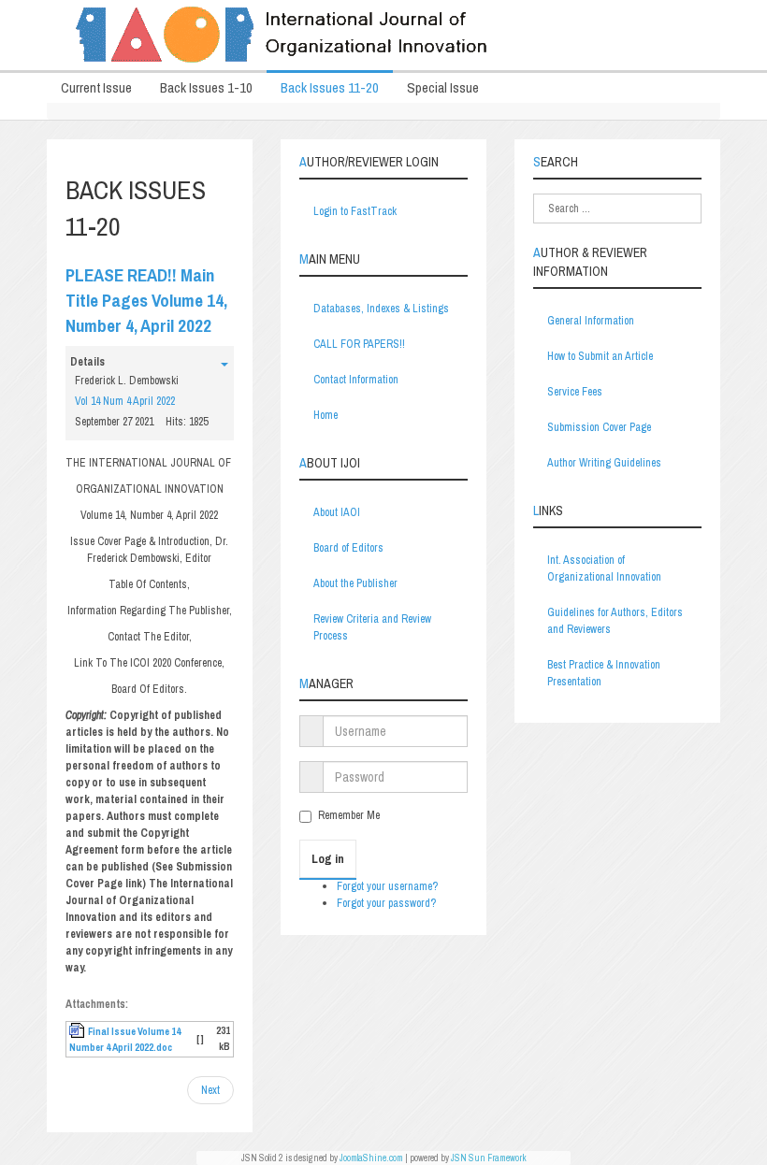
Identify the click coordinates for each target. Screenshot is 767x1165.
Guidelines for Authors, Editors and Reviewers (615, 621)
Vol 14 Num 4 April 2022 (125, 401)
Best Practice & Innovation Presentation (603, 673)
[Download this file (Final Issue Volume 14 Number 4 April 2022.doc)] (78, 1031)
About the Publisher (355, 583)
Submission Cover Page (599, 427)
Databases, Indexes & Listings (381, 308)
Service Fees (574, 391)
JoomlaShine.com (371, 1158)
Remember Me (349, 815)
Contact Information (355, 379)
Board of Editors (348, 547)
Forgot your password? (386, 903)
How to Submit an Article (600, 356)
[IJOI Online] (383, 35)
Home (325, 415)
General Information (590, 320)
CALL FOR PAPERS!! (359, 344)
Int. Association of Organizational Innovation (604, 568)
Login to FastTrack (355, 211)
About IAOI (336, 512)
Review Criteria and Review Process (372, 627)
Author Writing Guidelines (604, 462)
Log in (327, 859)
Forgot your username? (387, 886)
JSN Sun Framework (489, 1158)
